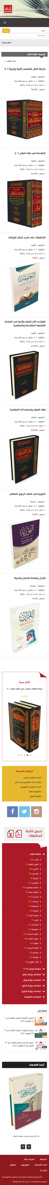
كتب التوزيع (33, 962)
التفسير (35, 883)
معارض (13, 1165)
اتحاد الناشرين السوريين (31, 787)
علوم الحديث (32, 934)
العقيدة (35, 929)
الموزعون (25, 1165)
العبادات (35, 925)
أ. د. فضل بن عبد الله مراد (25, 81)
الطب (36, 920)
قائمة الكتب (35, 854)
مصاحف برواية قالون (31, 985)
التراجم (35, 874)
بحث (6, 31)
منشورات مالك (35, 791)
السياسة (35, 906)
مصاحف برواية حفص (31, 974)
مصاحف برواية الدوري (31, 991)
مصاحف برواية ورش (32, 980)
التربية (35, 878)
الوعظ (36, 957)
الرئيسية (42, 54)
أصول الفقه (33, 864)
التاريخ (35, 869)
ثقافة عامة (33, 892)
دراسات (35, 901)
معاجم (35, 952)
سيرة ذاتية (34, 915)
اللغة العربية (33, 948)
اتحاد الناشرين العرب (32, 777)
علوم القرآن (33, 939)
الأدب (36, 860)
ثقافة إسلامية (32, 887)
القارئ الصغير (36, 796)
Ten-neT (26, 1182)
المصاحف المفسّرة (32, 997)
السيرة (35, 911)
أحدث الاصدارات (36, 1064)
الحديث (35, 897)
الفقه (36, 943)
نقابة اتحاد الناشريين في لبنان (28, 782)
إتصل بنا (43, 1170)
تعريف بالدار (29, 1159)
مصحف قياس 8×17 (32, 969)
